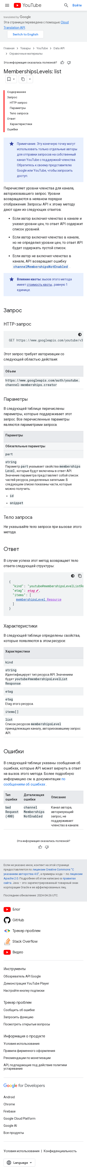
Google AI (10, 1125)
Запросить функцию (18, 1017)
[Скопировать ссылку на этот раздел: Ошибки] (28, 752)
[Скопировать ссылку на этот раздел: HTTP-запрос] (35, 324)
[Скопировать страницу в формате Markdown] (23, 79)
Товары (25, 48)
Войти (77, 5)
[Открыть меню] (7, 5)
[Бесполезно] (69, 62)
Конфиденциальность (60, 1151)
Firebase (10, 1111)
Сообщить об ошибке (19, 1010)
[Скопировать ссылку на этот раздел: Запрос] (26, 311)
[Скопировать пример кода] (79, 575)
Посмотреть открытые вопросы (27, 1024)
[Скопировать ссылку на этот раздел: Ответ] (23, 549)
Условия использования (21, 1043)
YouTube (31, 5)
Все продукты (14, 1133)
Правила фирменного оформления (29, 1051)
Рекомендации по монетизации (27, 1058)
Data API (59, 48)
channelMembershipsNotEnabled (40, 267)
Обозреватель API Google (22, 976)
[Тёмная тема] (79, 334)
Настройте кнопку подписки (24, 990)
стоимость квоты (39, 284)
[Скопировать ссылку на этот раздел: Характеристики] (41, 626)
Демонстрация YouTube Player (26, 983)
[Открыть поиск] (66, 5)
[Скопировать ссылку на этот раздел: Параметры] (32, 399)
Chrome (9, 1104)
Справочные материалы (26, 53)
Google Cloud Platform (19, 1118)
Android (9, 1097)
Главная (9, 48)
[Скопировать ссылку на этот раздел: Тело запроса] (36, 517)
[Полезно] (62, 62)
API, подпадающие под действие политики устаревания (35, 1066)
